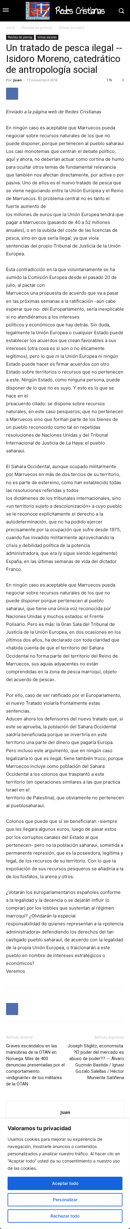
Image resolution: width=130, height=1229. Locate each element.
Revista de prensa (37, 27)
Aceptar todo (65, 1183)
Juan (17, 80)
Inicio (10, 27)
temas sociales (71, 27)
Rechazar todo (65, 1215)
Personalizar (65, 1199)
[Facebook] (12, 94)
